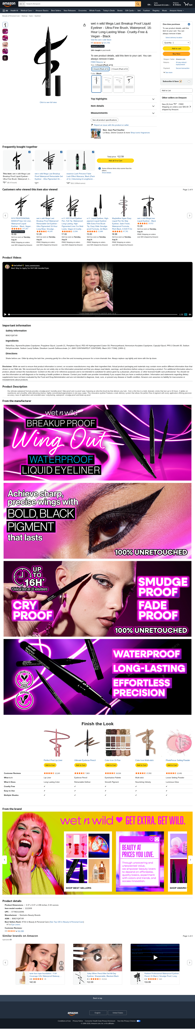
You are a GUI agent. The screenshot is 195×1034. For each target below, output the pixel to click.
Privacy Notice (78, 1021)
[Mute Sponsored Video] (61, 968)
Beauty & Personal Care (11, 16)
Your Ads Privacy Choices (126, 1021)
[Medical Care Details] (33, 10)
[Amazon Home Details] (183, 10)
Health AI (14, 10)
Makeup (24, 16)
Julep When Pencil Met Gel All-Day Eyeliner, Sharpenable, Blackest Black (103, 974)
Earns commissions (32, 265)
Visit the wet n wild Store (101, 40)
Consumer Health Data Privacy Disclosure (100, 1021)
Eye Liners (15, 924)
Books (120, 10)
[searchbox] (80, 4)
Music (164, 10)
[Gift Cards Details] (134, 10)
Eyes (31, 16)
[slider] (92, 314)
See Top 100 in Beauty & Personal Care (66, 922)
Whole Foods (94, 10)
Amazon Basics (42, 10)
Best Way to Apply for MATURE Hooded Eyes (30, 268)
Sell (138, 10)
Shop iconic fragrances (140, 133)
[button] (5, 10)
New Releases (70, 10)
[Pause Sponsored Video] (61, 963)
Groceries (82, 10)
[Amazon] (9, 4)
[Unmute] (190, 314)
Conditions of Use (64, 1021)
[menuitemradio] (185, 314)
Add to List (166, 90)
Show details (106, 173)
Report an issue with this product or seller (111, 125)
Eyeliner (38, 16)
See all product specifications (104, 120)
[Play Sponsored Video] (98, 957)
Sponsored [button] (6, 939)
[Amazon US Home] (73, 1014)
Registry (156, 10)
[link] (49, 160)
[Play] (5, 314)
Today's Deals (109, 10)
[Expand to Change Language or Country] (105, 1013)
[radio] (5, 24)
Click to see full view (48, 102)
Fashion (146, 10)
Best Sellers (56, 10)
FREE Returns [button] (97, 62)
